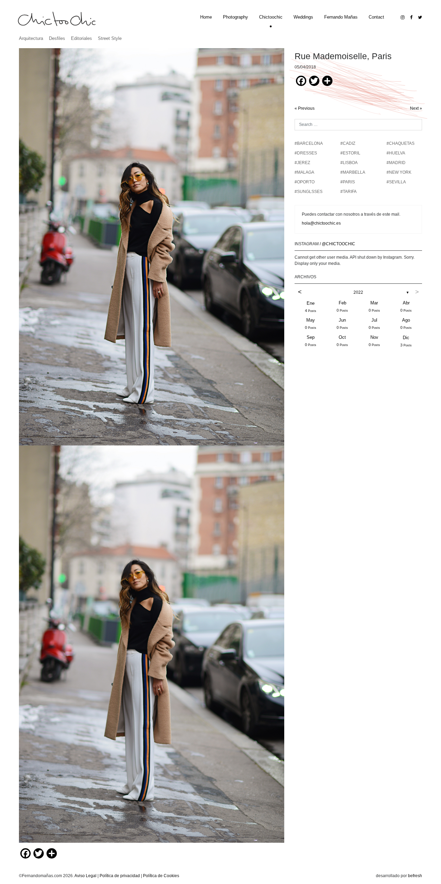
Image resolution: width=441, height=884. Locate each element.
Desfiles (57, 38)
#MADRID (396, 162)
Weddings (303, 17)
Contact (376, 17)
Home (206, 17)
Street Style (110, 38)
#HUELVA (396, 153)
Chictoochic (271, 17)
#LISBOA (349, 162)
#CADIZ (347, 143)
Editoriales (81, 38)
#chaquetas (400, 143)
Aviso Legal (85, 875)
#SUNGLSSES (308, 191)
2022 (358, 292)
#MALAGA (304, 172)
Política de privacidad (120, 875)
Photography (235, 17)
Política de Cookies (161, 875)
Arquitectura (31, 38)
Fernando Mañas (341, 17)
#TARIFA (348, 191)
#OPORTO (305, 182)
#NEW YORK (399, 172)
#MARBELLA (352, 172)
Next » (416, 108)
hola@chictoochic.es (321, 223)
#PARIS (347, 182)
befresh (415, 875)
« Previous (305, 108)
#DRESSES (306, 153)
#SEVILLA (396, 182)
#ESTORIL (350, 153)
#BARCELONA (309, 143)
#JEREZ (302, 162)
